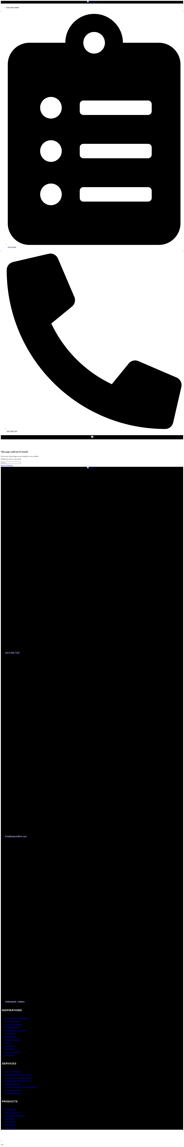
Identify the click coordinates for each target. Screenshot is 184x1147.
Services (12, 442)
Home (4, 442)
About (44, 442)
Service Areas (67, 442)
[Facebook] (3, 446)
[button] (12, 441)
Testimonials (54, 442)
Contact (78, 442)
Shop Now (22, 442)
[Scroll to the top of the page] (1, 1137)
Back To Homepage (7, 465)
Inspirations (34, 442)
